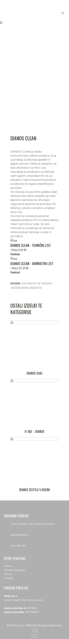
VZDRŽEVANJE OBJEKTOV (26, 287)
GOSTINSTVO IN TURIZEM (36, 283)
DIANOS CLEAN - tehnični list (30, 245)
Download (15, 254)
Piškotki (31, 625)
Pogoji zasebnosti (49, 625)
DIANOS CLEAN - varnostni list (31, 263)
